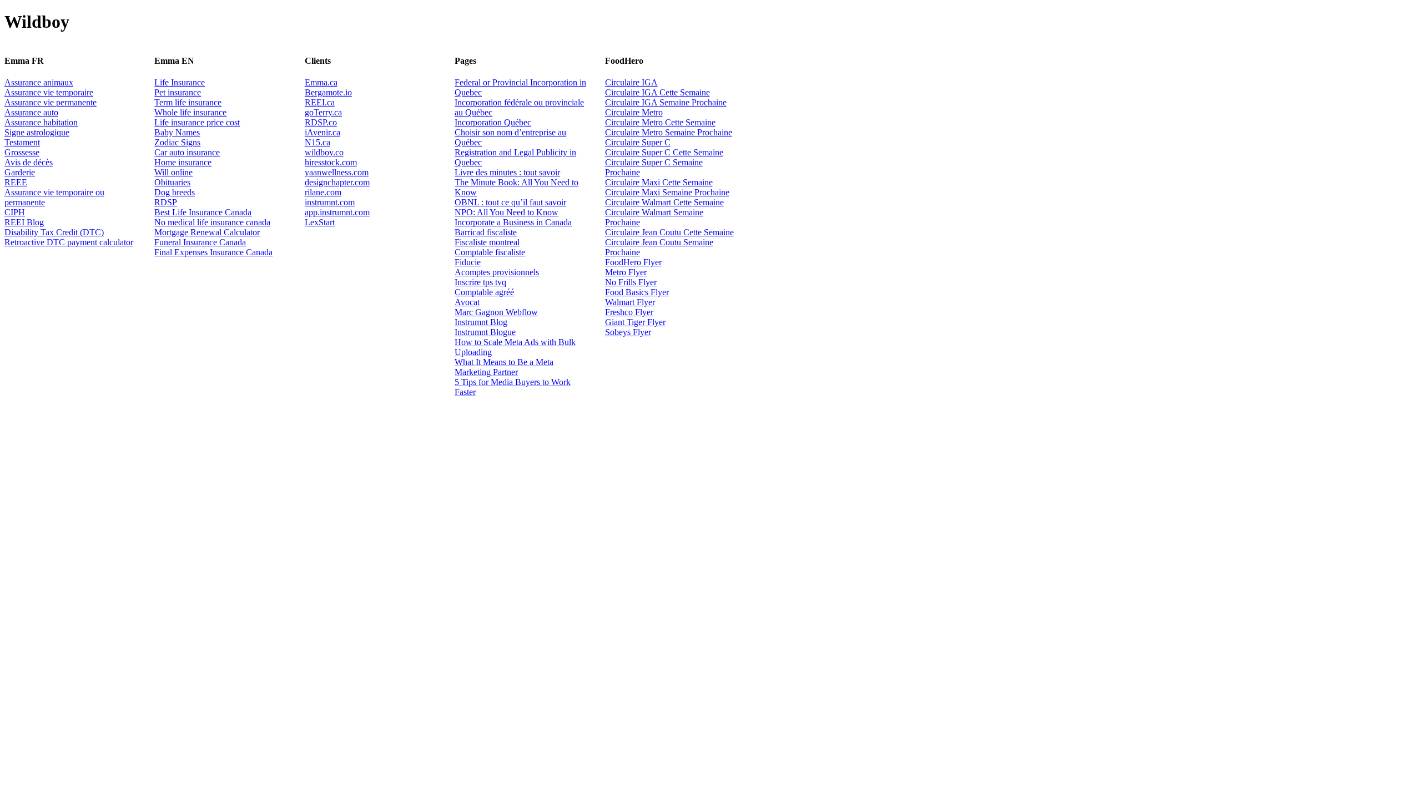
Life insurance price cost (197, 122)
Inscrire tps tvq (480, 282)
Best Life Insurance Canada (202, 212)
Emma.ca (321, 82)
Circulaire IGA (631, 82)
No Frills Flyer (631, 282)
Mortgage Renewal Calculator (207, 232)
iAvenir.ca (322, 132)
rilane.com (323, 192)
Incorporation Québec (493, 122)
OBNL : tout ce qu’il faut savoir (510, 202)
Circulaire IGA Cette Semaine (657, 92)
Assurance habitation (41, 122)
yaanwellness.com (337, 172)
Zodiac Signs (177, 142)
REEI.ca (320, 102)
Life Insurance (179, 82)
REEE (15, 182)
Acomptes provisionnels (497, 272)
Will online (173, 172)
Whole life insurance (190, 112)
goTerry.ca (323, 112)
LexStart (320, 222)
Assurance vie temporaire (48, 92)
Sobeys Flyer (628, 332)
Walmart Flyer (630, 302)
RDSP (165, 202)
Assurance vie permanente (50, 102)
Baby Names (177, 132)
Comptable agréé (484, 292)
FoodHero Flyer (633, 262)
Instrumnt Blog (481, 322)
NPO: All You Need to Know (506, 212)
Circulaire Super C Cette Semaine (664, 152)
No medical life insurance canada (212, 222)
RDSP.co (321, 122)
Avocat (467, 302)
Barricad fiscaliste (486, 232)
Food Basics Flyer (637, 292)
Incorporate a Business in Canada (513, 222)
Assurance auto (31, 112)
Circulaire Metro (634, 112)
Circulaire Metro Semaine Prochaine (668, 132)
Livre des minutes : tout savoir (507, 172)
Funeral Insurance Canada (200, 242)
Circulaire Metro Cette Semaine (660, 122)
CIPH (14, 212)
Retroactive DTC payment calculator (68, 242)
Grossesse (21, 152)
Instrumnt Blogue (485, 332)
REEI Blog (24, 222)
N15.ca (317, 142)
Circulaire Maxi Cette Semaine (659, 182)
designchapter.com (337, 182)
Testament (22, 142)
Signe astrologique (36, 132)
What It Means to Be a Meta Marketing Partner (504, 367)
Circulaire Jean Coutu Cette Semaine (669, 232)
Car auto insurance (187, 152)
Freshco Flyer (629, 312)
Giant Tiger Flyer (635, 322)
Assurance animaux (38, 82)
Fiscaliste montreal (487, 242)
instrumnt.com (330, 202)
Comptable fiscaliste (490, 252)
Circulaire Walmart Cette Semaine (664, 202)
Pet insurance (177, 92)
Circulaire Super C (638, 142)
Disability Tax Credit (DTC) (54, 232)
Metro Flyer (626, 272)
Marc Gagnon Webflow (496, 312)
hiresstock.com (331, 162)
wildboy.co (324, 152)
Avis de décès (28, 162)
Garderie (19, 172)
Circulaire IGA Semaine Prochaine (666, 102)
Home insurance (182, 162)
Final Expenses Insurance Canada (213, 252)
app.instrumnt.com (337, 212)
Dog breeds (174, 192)
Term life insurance (187, 102)
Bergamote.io (328, 92)
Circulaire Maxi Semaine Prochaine (667, 192)
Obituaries (172, 182)
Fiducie (468, 262)
